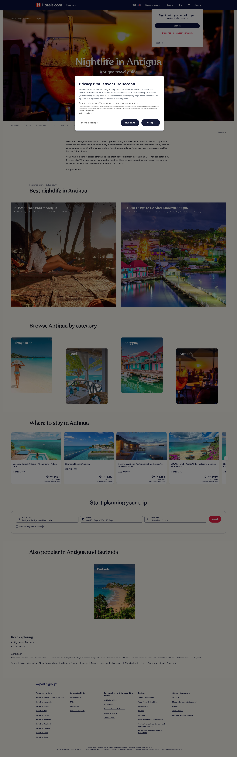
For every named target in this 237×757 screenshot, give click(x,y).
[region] (119, 103)
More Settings (89, 122)
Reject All (130, 122)
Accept (151, 122)
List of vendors (85, 113)
